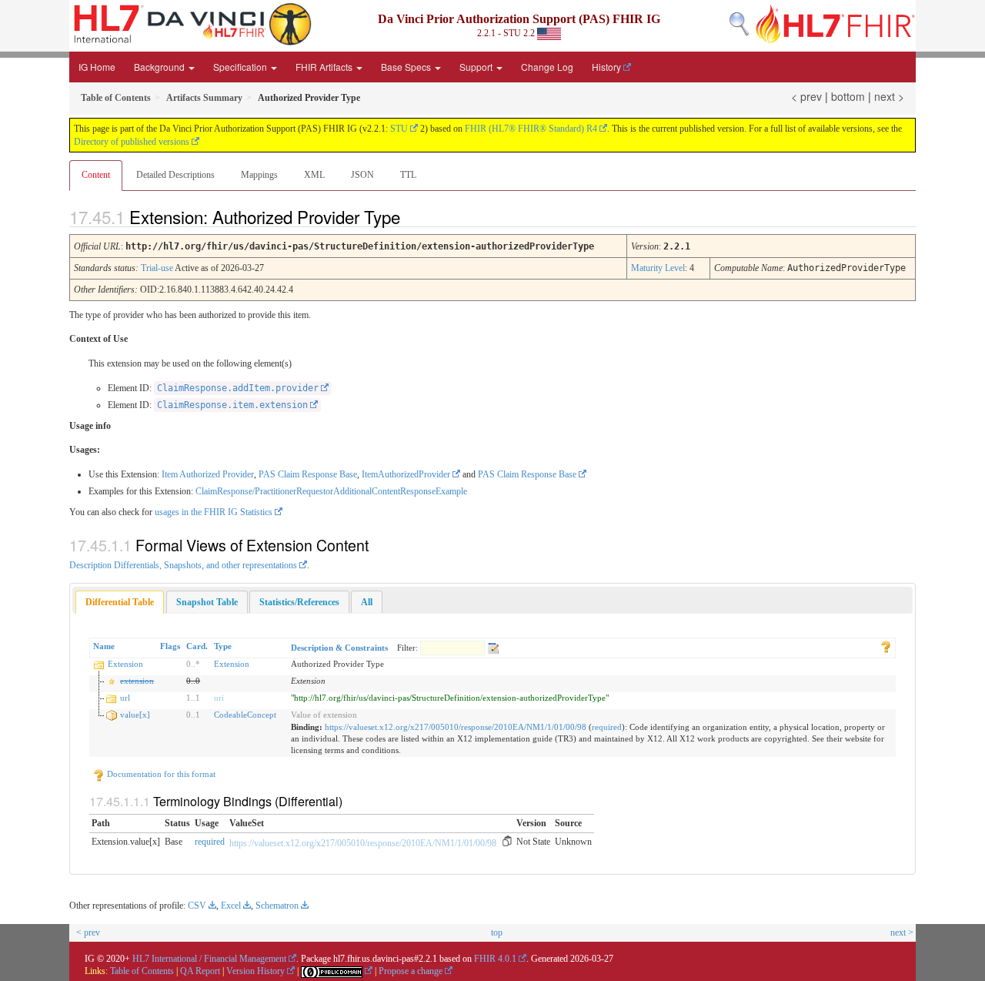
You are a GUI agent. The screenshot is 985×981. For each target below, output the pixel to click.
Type (223, 646)
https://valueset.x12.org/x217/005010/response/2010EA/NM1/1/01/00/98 (455, 727)
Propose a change (410, 971)
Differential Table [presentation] (119, 602)
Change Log (547, 66)
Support (477, 66)
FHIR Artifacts (325, 66)
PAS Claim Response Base (308, 474)
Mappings (259, 174)
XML (314, 174)
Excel (231, 905)
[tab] (119, 602)
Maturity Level (658, 268)
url (125, 697)
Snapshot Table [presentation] (207, 602)
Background (160, 66)
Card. (197, 646)
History (606, 66)
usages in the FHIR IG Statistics (213, 512)
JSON (362, 174)
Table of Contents (142, 971)
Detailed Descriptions (175, 174)
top (497, 932)
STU (399, 128)
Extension (125, 663)
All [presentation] (366, 602)
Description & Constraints (339, 647)
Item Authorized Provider (208, 474)
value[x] (135, 714)
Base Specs (407, 66)
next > (889, 96)
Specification (241, 66)
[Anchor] (413, 216)
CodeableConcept (245, 714)
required (607, 727)
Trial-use (157, 268)
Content (96, 174)
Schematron (277, 905)
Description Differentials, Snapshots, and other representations (183, 565)
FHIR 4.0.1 (495, 958)
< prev (806, 96)
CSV (197, 905)
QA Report (200, 971)
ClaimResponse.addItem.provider (238, 388)
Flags (170, 646)
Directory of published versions (131, 141)
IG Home (96, 66)
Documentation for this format (160, 773)
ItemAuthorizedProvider (406, 474)
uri (219, 697)
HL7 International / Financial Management (209, 958)
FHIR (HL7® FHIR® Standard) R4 (531, 128)
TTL (408, 174)
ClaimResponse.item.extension (232, 405)
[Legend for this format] (886, 646)
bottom (848, 96)
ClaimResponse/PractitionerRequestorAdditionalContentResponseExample (331, 491)
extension (137, 680)
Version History (255, 971)
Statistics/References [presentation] (299, 602)
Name (104, 646)
